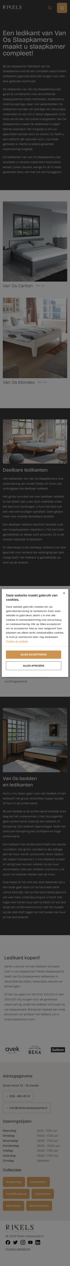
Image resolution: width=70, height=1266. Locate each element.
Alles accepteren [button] (34, 654)
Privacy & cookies (17, 641)
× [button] (64, 593)
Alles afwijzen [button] (33, 665)
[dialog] (35, 633)
